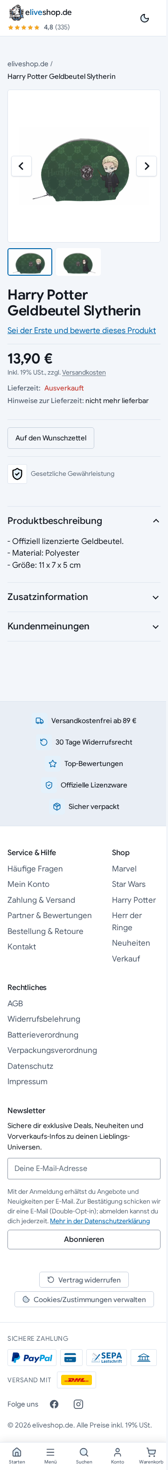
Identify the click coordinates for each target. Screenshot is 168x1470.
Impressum (27, 1082)
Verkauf (126, 959)
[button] (29, 262)
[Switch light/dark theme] (144, 18)
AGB (15, 1004)
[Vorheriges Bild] (21, 166)
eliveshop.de (28, 63)
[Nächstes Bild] (146, 166)
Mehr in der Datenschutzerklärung (100, 1221)
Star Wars (129, 884)
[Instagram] (78, 1404)
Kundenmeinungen (48, 626)
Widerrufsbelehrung (43, 1019)
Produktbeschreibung (54, 521)
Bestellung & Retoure (45, 931)
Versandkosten (84, 372)
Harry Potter (134, 900)
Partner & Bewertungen (49, 915)
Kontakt (21, 947)
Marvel (124, 869)
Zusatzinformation (47, 597)
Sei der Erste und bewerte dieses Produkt (81, 330)
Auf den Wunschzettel (50, 437)
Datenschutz (30, 1066)
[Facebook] (54, 1404)
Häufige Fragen (35, 869)
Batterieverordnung (42, 1035)
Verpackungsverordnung (52, 1050)
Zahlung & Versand (41, 900)
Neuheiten (131, 943)
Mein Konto (28, 884)
